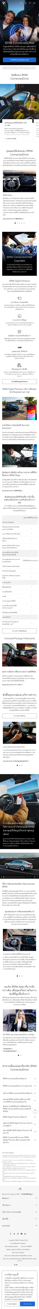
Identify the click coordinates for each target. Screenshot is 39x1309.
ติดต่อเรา (5, 1198)
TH (17, 1265)
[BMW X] (14, 1234)
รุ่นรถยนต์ (6, 1226)
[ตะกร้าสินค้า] (25, 3)
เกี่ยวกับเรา (6, 1205)
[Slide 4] (22, 223)
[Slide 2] (17, 223)
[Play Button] (2, 877)
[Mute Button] (34, 877)
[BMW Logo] (3, 3)
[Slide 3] (20, 223)
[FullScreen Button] (37, 877)
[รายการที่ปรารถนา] (30, 3)
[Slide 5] (24, 223)
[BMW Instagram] (18, 1234)
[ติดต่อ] (35, 1110)
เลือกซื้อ (5, 1219)
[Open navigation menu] (34, 3)
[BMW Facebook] (10, 1234)
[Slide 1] (15, 223)
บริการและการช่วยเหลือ (11, 1212)
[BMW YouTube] (21, 1234)
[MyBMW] (21, 3)
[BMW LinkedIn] (25, 1234)
